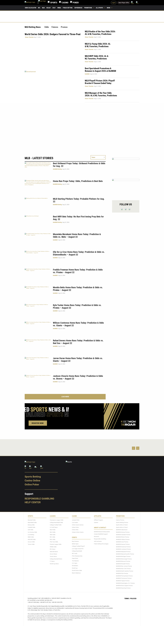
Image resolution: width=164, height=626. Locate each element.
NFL (39, 8)
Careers (96, 522)
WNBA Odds (53, 546)
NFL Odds (52, 537)
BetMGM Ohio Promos (122, 573)
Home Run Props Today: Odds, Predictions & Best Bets (78, 181)
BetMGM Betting (57, 169)
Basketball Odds (32, 522)
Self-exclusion (98, 541)
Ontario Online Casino (78, 532)
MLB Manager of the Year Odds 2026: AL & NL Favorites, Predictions (101, 94)
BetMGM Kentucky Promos (123, 546)
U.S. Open (74, 563)
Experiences (78, 8)
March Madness (76, 573)
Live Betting (31, 534)
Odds (46, 27)
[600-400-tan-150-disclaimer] (125, 188)
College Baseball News (56, 559)
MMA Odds (31, 537)
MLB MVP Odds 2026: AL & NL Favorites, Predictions (96, 57)
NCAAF (49, 8)
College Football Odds (56, 525)
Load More (65, 397)
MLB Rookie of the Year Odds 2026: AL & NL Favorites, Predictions (100, 32)
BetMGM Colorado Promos (123, 534)
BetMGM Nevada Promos (123, 563)
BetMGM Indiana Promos (123, 539)
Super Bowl (75, 558)
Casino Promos (120, 520)
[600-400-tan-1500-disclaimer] (125, 167)
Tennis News (53, 556)
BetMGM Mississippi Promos (124, 559)
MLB (43, 8)
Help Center (33, 502)
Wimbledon (75, 565)
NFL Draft (74, 553)
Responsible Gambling (39, 498)
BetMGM (87, 74)
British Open (75, 543)
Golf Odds (30, 529)
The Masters (75, 560)
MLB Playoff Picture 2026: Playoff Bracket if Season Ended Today (100, 81)
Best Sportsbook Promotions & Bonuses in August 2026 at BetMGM (100, 69)
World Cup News (54, 563)
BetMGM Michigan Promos (123, 556)
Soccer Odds (31, 542)
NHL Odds (52, 539)
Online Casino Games (78, 525)
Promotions (88, 8)
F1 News (52, 561)
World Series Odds (77, 570)
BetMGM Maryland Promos (123, 551)
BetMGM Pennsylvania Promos (124, 575)
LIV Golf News (54, 527)
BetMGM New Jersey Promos (124, 566)
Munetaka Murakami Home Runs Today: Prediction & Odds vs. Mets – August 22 (77, 235)
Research (96, 536)
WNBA (59, 8)
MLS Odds (52, 532)
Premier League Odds (55, 544)
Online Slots (75, 529)
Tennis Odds (31, 544)
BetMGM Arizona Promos (123, 532)
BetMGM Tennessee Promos (124, 578)
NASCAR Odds (32, 539)
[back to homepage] (42, 2)
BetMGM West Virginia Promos (124, 585)
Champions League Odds (56, 520)
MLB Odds (52, 529)
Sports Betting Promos (122, 522)
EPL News (52, 549)
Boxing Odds (31, 525)
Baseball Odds (32, 520)
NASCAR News (54, 551)
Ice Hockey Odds (32, 532)
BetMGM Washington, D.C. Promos (125, 583)
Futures (55, 27)
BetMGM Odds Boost (121, 529)
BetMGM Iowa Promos (122, 542)
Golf (54, 8)
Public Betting (68, 8)
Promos (64, 27)
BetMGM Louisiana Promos (123, 549)
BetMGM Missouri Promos (123, 561)
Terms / (127, 598)
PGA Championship (77, 556)
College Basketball (77, 551)
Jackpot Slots (75, 520)
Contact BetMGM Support (101, 534)
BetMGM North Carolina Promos (124, 571)
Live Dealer (75, 522)
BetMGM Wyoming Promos (123, 588)
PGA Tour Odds (54, 542)
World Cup (74, 568)
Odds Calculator (30, 8)
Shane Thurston (29, 37)
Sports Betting (33, 476)
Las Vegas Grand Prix (77, 548)
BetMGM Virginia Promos (123, 580)
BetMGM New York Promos (123, 568)
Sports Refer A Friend (121, 525)
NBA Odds (52, 534)
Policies (133, 598)
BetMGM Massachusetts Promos (125, 554)
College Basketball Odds (56, 522)
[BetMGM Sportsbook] (31, 2)
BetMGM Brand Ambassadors (102, 531)
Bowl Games (75, 541)
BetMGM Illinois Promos (122, 537)
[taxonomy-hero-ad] (53, 86)
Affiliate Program (98, 520)
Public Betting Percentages (101, 543)
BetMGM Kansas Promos (123, 544)
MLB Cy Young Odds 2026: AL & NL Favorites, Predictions (97, 45)
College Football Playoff (78, 546)
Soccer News (53, 554)
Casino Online (32, 480)
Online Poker (32, 484)
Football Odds (31, 527)
